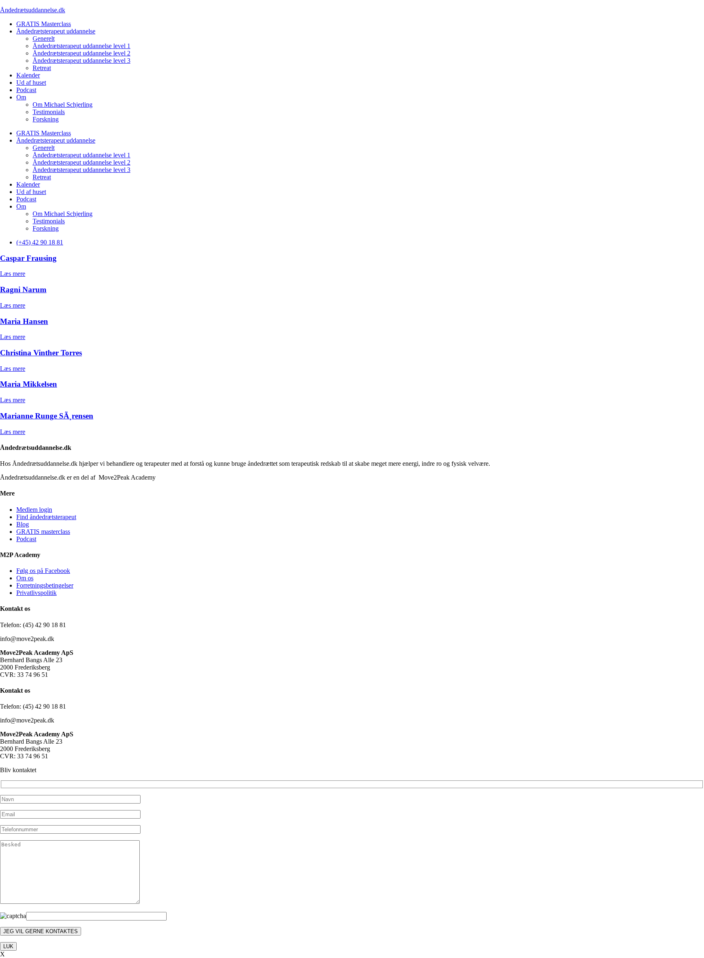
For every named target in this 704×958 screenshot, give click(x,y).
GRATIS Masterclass (43, 23)
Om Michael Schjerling (62, 104)
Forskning (46, 119)
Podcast (26, 89)
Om (21, 97)
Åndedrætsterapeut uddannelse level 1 (81, 45)
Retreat (42, 67)
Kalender (28, 75)
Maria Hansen (24, 321)
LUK (8, 946)
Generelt (44, 38)
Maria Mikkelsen (28, 384)
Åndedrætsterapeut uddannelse (55, 31)
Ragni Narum (23, 289)
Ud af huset (31, 82)
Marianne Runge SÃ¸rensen (46, 416)
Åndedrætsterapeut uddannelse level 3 (81, 60)
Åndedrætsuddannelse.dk (32, 10)
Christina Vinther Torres (41, 352)
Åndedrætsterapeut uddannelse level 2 (81, 53)
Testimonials (49, 111)
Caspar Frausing (28, 258)
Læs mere (12, 273)
